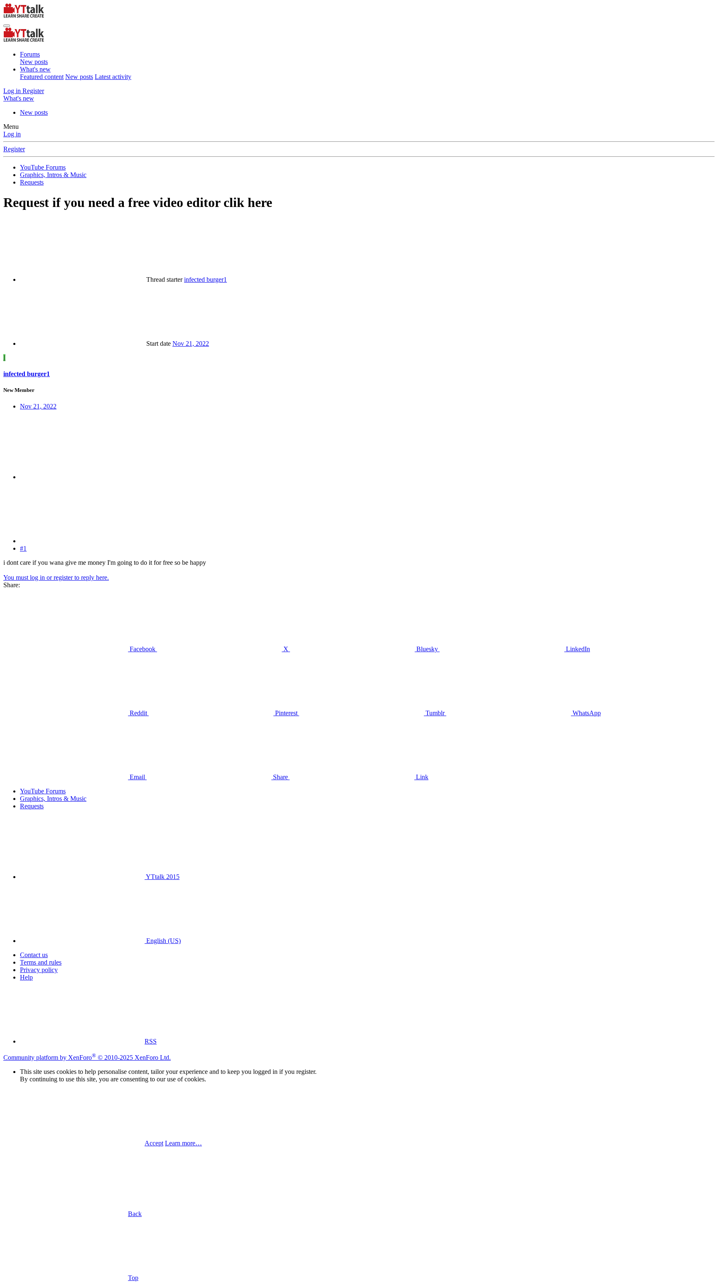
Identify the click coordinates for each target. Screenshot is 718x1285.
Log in (12, 134)
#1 (23, 548)
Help (26, 977)
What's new (35, 69)
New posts (34, 61)
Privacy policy (39, 969)
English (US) (163, 940)
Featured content (42, 76)
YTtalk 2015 (162, 876)
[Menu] (6, 26)
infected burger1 (205, 279)
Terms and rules (40, 962)
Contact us (34, 954)
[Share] (82, 476)
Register (14, 149)
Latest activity (113, 76)
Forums (30, 54)
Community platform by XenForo (87, 1057)
